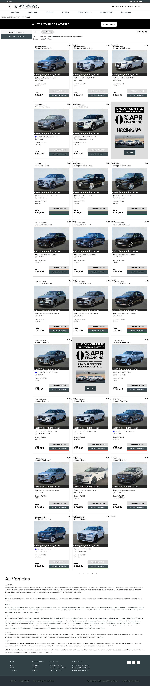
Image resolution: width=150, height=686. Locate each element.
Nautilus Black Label (43, 225)
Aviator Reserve (42, 342)
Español (9, 1)
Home (3, 17)
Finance (65, 12)
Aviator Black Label (121, 401)
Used (19, 17)
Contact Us (77, 661)
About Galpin (106, 12)
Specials (49, 12)
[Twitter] (138, 662)
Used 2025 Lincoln (40, 46)
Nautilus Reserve (42, 166)
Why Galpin (126, 12)
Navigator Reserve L (121, 342)
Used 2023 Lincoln (118, 399)
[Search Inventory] (140, 12)
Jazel (138, 681)
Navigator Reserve (43, 519)
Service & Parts (85, 12)
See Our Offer (109, 24)
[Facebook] (129, 662)
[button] (52, 32)
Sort (36, 32)
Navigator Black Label (83, 166)
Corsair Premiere (42, 107)
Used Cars (32, 12)
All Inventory (11, 17)
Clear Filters (142, 32)
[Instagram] (133, 662)
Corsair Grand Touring (44, 48)
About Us (54, 661)
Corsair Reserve (81, 519)
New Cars (15, 12)
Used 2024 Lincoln (40, 517)
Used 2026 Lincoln (40, 164)
